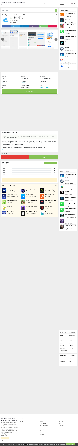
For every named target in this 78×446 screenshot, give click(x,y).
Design (71, 345)
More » (55, 185)
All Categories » (72, 332)
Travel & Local (63, 350)
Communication (63, 338)
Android (14, 15)
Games (62, 335)
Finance (62, 345)
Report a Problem (44, 87)
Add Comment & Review (50, 163)
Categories (29, 3)
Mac (70, 361)
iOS (70, 359)
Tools (10, 15)
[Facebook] (2, 440)
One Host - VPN (22, 15)
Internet (71, 343)
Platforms (36, 3)
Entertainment (72, 335)
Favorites (56, 3)
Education (62, 348)
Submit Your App (5, 438)
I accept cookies (70, 444)
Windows (62, 361)
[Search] (56, 10)
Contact (67, 3)
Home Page (5, 15)
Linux (61, 364)
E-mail (70, 338)
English (74, 4)
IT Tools (71, 348)
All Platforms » (72, 355)
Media (61, 343)
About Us (22, 421)
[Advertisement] (29, 60)
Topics (51, 3)
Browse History (62, 3)
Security (62, 340)
